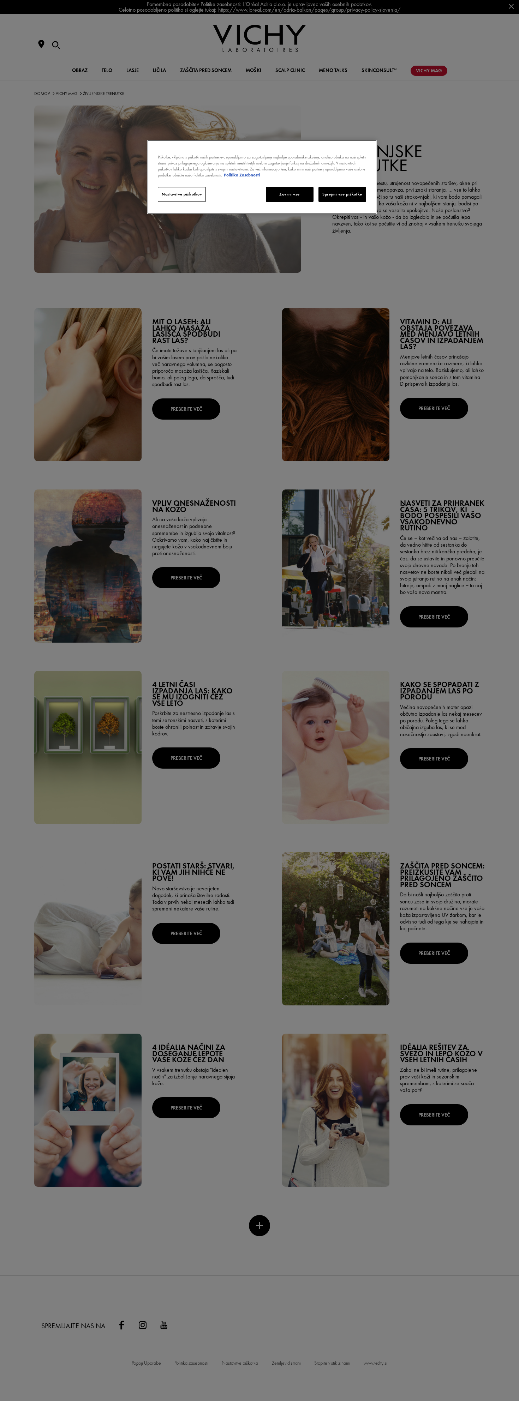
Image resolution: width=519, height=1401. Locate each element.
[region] (262, 177)
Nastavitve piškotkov (182, 194)
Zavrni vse (289, 194)
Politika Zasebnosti (242, 175)
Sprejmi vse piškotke (342, 194)
